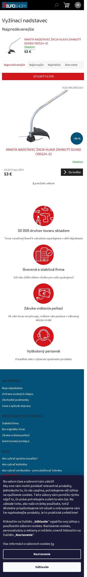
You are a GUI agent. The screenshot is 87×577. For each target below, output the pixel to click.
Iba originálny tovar (13, 429)
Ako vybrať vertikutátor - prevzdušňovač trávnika (32, 471)
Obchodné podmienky (15, 400)
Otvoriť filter (43, 76)
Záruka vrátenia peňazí (16, 435)
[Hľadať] (57, 5)
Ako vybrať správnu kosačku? (20, 459)
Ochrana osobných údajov (17, 394)
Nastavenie (42, 554)
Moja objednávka (12, 388)
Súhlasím (42, 567)
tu (52, 544)
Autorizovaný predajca (15, 441)
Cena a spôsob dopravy (16, 406)
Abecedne (71, 65)
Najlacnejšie (36, 65)
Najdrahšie (54, 65)
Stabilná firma (10, 423)
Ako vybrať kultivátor (15, 465)
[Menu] (78, 5)
